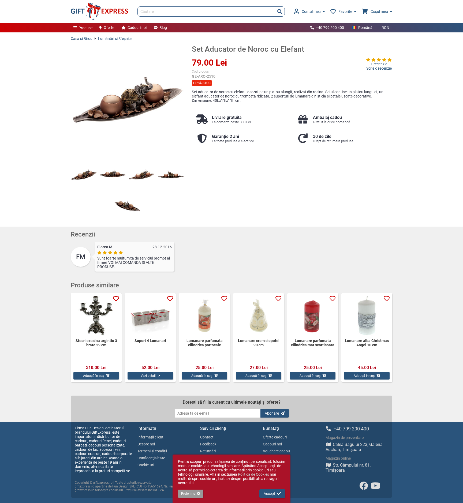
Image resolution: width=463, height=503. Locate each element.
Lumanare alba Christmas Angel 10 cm (367, 343)
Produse (85, 28)
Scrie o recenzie (379, 68)
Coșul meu (379, 11)
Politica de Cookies (253, 474)
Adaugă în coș (93, 376)
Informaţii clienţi (150, 437)
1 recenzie (379, 64)
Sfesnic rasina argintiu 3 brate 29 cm (96, 343)
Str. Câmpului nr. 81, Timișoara (348, 468)
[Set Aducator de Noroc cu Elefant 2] (113, 175)
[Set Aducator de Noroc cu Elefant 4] (171, 175)
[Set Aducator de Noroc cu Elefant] (127, 101)
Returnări (208, 451)
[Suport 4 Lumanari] (150, 316)
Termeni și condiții (152, 451)
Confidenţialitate (151, 458)
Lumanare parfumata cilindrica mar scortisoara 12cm (312, 343)
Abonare (272, 413)
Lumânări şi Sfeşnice (115, 38)
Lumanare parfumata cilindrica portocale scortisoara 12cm (204, 343)
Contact (207, 437)
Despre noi (146, 444)
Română (365, 27)
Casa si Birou (81, 38)
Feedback (208, 444)
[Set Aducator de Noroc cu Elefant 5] (127, 205)
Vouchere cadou (276, 451)
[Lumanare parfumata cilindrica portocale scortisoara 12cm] (204, 316)
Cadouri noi (137, 27)
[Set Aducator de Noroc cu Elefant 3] (142, 175)
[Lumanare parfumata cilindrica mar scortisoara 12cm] (312, 316)
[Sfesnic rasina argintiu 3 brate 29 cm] (96, 316)
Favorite (345, 11)
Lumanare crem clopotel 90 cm (258, 343)
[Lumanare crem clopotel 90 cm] (258, 316)
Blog (163, 27)
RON (385, 27)
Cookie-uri (145, 465)
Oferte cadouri (275, 437)
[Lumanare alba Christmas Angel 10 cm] (367, 316)
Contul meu (311, 11)
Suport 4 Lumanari (150, 341)
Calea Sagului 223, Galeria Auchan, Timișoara (354, 447)
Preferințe (188, 494)
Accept (269, 493)
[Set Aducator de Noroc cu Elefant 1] (84, 175)
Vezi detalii (148, 376)
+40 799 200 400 (330, 27)
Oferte (109, 27)
